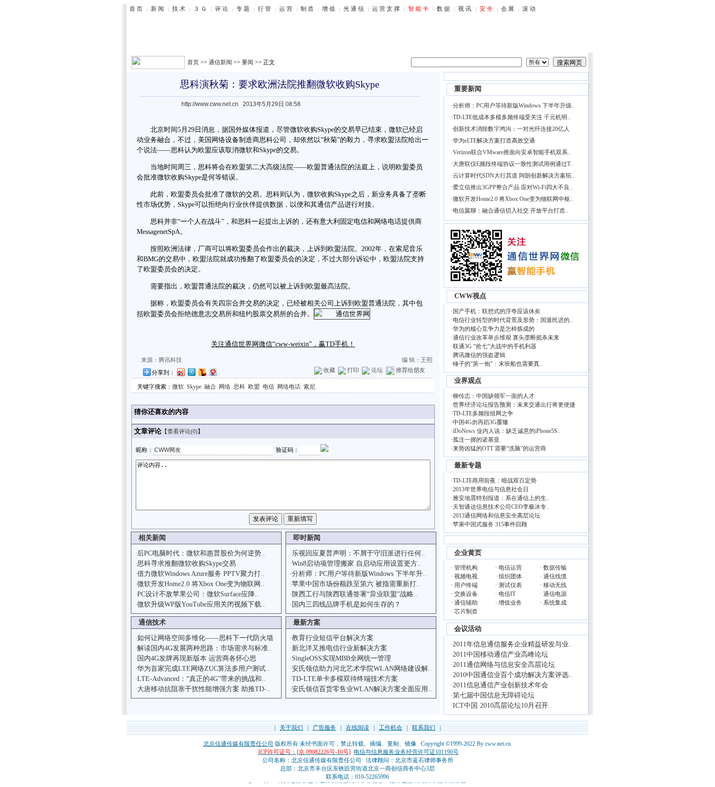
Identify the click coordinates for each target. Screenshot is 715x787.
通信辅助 (466, 602)
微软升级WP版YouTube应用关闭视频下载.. (201, 604)
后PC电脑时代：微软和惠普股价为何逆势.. (201, 553)
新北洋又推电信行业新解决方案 (339, 648)
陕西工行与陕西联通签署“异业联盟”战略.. (354, 594)
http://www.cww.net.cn (209, 104)
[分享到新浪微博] (180, 372)
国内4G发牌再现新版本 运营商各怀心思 (196, 658)
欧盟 (254, 386)
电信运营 (510, 567)
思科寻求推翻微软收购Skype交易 (186, 563)
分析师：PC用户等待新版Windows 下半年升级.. (513, 105)
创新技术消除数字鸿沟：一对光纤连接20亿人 (511, 128)
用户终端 (466, 585)
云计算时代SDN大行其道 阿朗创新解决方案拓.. (513, 175)
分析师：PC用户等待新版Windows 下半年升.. (359, 573)
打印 (353, 370)
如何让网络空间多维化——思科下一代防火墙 (205, 638)
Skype (194, 386)
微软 (178, 386)
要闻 (247, 62)
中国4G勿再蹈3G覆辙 (480, 422)
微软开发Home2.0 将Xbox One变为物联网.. (201, 584)
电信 (360, 221)
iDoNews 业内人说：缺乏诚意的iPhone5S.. (506, 431)
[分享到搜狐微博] (202, 372)
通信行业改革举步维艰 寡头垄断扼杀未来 (506, 337)
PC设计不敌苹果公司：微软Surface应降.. (198, 594)
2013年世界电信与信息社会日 (491, 489)
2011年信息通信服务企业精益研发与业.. (512, 644)
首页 (193, 62)
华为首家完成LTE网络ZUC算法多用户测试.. (203, 668)
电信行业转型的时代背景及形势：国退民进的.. (512, 320)
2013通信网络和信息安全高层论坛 (496, 515)
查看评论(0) (182, 431)
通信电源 (555, 593)
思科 (239, 386)
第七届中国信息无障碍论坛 (494, 695)
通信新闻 (220, 62)
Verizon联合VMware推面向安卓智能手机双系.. (512, 152)
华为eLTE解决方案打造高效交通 (494, 140)
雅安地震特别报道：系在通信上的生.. (501, 498)
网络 (225, 386)
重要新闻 (468, 88)
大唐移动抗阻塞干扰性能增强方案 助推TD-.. (203, 689)
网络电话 (289, 386)
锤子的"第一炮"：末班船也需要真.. (497, 363)
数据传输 (555, 567)
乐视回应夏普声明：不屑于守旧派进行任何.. (358, 553)
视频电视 (466, 576)
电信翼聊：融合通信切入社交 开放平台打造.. (510, 210)
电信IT (507, 593)
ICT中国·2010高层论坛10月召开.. (502, 705)
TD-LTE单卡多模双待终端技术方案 (345, 678)
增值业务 (510, 602)
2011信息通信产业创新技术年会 (500, 685)
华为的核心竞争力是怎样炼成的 (494, 328)
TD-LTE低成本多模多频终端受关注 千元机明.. (511, 117)
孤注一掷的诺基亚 (476, 439)
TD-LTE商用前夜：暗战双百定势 (494, 480)
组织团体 (510, 576)
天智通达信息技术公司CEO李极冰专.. (501, 506)
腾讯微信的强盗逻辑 (479, 355)
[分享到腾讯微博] (191, 372)
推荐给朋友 (410, 370)
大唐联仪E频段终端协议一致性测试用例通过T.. (513, 164)
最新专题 (468, 465)
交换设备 (466, 593)
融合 (210, 386)
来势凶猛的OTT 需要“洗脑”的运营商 (499, 448)
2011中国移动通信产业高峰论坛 (500, 654)
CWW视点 (470, 296)
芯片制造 (466, 611)
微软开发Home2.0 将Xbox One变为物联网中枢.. (513, 199)
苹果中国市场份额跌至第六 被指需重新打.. (356, 584)
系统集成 (555, 602)
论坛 (377, 370)
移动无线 (555, 585)
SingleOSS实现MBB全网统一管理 (341, 658)
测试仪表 (510, 585)
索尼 (309, 386)
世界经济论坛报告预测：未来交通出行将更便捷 (514, 404)
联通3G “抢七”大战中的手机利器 (494, 346)
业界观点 (468, 380)
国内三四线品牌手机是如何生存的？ (346, 604)
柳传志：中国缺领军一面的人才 (494, 396)
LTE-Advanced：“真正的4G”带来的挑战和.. (201, 678)
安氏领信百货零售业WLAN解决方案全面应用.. (362, 689)
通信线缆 (555, 576)
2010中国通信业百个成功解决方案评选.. (512, 675)
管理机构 (466, 567)
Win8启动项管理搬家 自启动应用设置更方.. (356, 563)
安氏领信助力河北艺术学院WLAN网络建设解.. (362, 668)
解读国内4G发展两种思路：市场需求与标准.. (204, 648)
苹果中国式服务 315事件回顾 (490, 524)
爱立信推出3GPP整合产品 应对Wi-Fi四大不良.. (512, 187)
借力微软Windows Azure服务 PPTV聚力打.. (201, 573)
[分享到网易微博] (212, 372)
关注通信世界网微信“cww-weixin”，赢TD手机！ (283, 344)
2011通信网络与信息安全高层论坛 (504, 664)
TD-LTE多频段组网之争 (483, 413)
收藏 (329, 370)
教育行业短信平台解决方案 (333, 638)
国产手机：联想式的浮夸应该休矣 (496, 311)
